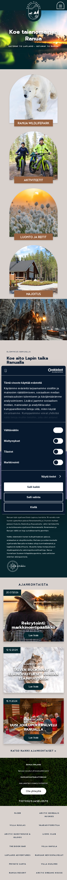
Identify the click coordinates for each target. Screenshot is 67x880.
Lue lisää (18, 566)
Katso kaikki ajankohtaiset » (33, 751)
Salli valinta (33, 496)
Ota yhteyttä (33, 791)
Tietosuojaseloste (33, 801)
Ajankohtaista (33, 664)
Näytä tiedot (48, 476)
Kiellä (33, 507)
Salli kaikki (33, 486)
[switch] (58, 441)
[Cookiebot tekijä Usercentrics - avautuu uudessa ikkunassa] (48, 370)
